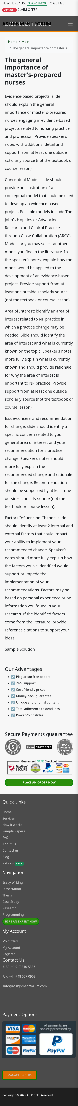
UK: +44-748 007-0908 (18, 976)
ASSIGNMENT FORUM (26, 23)
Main (25, 41)
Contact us (10, 850)
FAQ (5, 837)
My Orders (10, 941)
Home (12, 41)
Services (8, 818)
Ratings (12, 863)
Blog (5, 857)
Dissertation (11, 889)
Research (9, 908)
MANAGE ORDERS (20, 1075)
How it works (12, 825)
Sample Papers (13, 831)
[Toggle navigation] (70, 23)
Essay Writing (12, 882)
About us (9, 844)
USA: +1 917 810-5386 (18, 967)
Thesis (7, 895)
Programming (13, 914)
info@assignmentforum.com (25, 986)
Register (8, 954)
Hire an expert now (21, 921)
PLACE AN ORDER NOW (39, 782)
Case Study (10, 901)
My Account (11, 947)
